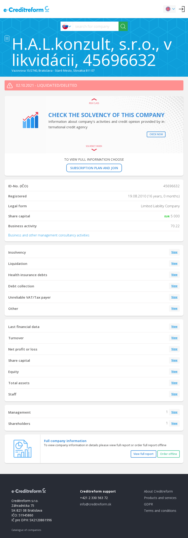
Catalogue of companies (26, 530)
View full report (143, 454)
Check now (156, 134)
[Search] (123, 26)
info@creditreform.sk (95, 504)
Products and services (160, 498)
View (174, 252)
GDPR (148, 504)
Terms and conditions (160, 510)
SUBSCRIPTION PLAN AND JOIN (94, 168)
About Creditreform (158, 491)
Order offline (168, 454)
